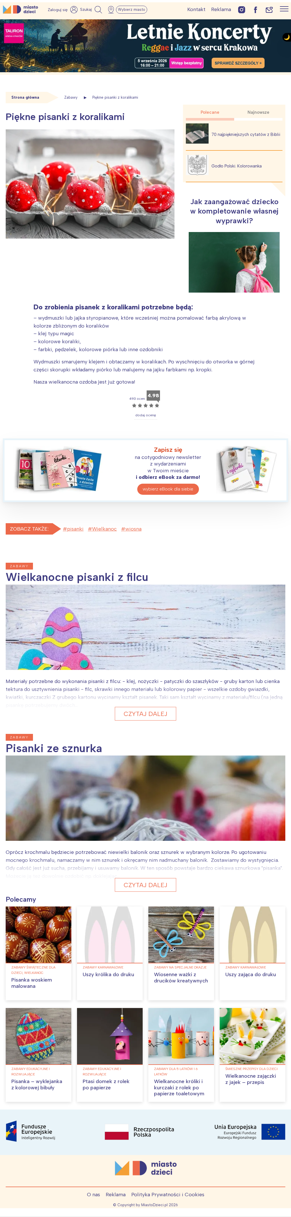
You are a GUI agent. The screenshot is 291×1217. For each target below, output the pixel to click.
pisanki (75, 529)
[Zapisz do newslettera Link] (269, 9)
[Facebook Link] (255, 9)
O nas (93, 1194)
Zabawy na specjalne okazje (180, 967)
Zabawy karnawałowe (103, 967)
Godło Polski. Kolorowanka (236, 166)
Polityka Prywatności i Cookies (167, 1194)
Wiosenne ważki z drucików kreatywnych (181, 977)
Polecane (210, 112)
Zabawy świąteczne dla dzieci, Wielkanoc (33, 970)
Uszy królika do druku (108, 974)
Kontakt (196, 9)
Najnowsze (258, 112)
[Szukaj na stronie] (91, 9)
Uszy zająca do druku (250, 974)
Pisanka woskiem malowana (31, 983)
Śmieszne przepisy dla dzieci (251, 1069)
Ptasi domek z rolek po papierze (106, 1084)
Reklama (221, 9)
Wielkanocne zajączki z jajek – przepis (250, 1079)
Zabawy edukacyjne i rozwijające (30, 1071)
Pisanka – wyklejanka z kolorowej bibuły (36, 1084)
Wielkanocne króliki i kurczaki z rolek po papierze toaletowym (179, 1087)
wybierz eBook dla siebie (168, 489)
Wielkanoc (104, 529)
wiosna (133, 529)
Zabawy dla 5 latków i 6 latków (176, 1071)
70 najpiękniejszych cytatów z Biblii (245, 134)
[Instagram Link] (242, 9)
